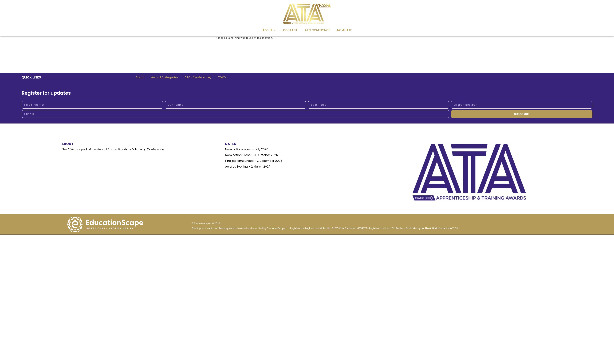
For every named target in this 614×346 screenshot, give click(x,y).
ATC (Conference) (198, 77)
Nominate (344, 30)
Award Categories (164, 77)
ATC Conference (317, 30)
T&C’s (222, 77)
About (267, 30)
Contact (290, 30)
